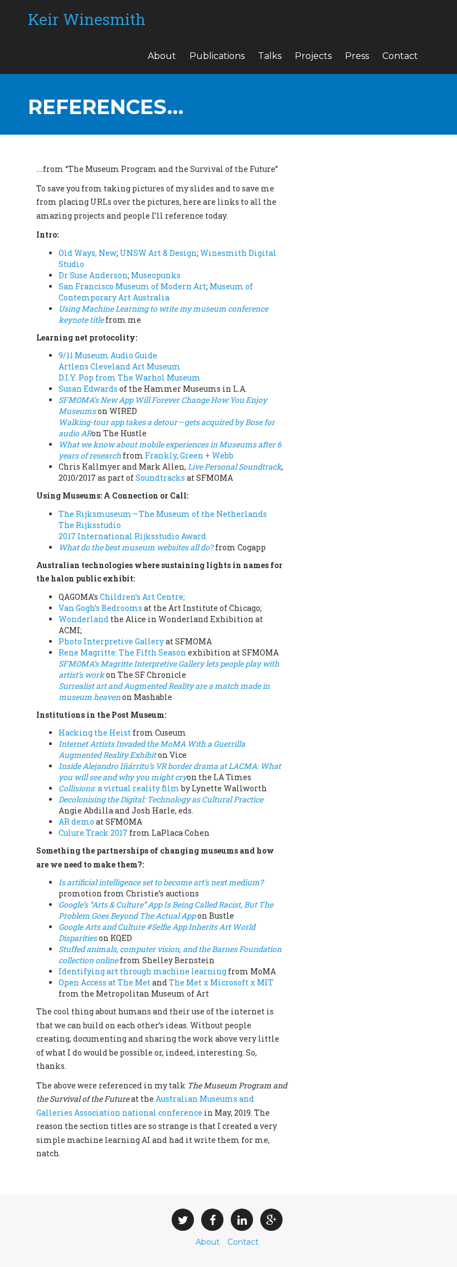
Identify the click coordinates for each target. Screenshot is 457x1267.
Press (357, 56)
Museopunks (156, 275)
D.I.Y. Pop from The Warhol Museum (130, 377)
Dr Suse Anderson (93, 275)
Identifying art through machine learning (142, 971)
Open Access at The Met (104, 982)
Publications (217, 56)
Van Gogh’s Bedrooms (100, 608)
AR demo (76, 821)
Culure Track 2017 (93, 832)
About (162, 56)
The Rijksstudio (90, 525)
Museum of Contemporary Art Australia (156, 292)
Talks (269, 56)
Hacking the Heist (95, 732)
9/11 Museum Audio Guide (108, 355)
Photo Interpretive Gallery (111, 641)
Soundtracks (160, 477)
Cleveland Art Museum (120, 366)
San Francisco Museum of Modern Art (132, 286)
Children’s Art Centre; (142, 596)
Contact (400, 56)
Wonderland (84, 619)
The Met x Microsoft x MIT (221, 982)
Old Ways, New (87, 253)
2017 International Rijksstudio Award (132, 536)
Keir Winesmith (86, 19)
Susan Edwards (88, 388)
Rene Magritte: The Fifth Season (122, 652)
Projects (313, 56)
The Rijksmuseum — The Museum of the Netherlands (163, 514)
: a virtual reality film (119, 788)
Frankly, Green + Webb (189, 455)
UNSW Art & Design (158, 253)
